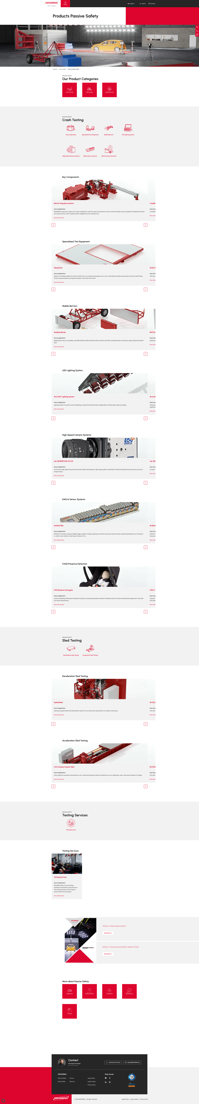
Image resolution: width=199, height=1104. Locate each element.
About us (72, 1081)
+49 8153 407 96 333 (114, 1062)
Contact (152, 4)
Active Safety (61, 1081)
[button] (65, 3)
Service (72, 1078)
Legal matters (92, 1081)
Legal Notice (91, 1078)
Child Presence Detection (108, 156)
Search (143, 4)
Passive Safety (62, 69)
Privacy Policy (92, 1085)
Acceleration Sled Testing (90, 655)
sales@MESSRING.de (133, 1062)
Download (107, 933)
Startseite (55, 69)
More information (59, 218)
